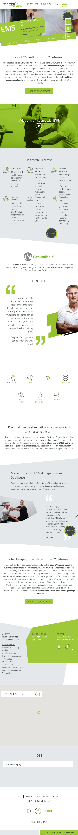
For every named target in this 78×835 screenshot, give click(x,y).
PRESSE (28, 796)
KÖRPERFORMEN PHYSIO (38, 800)
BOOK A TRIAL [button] (32, 3)
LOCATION (64, 37)
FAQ (20, 796)
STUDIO (27, 41)
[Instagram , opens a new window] (61, 649)
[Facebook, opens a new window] (69, 649)
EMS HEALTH (14, 42)
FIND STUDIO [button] (46, 3)
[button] (38, 713)
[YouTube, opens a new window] (50, 814)
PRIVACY (56, 796)
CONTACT (40, 40)
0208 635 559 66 (64, 636)
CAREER (51, 38)
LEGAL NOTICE (42, 796)
